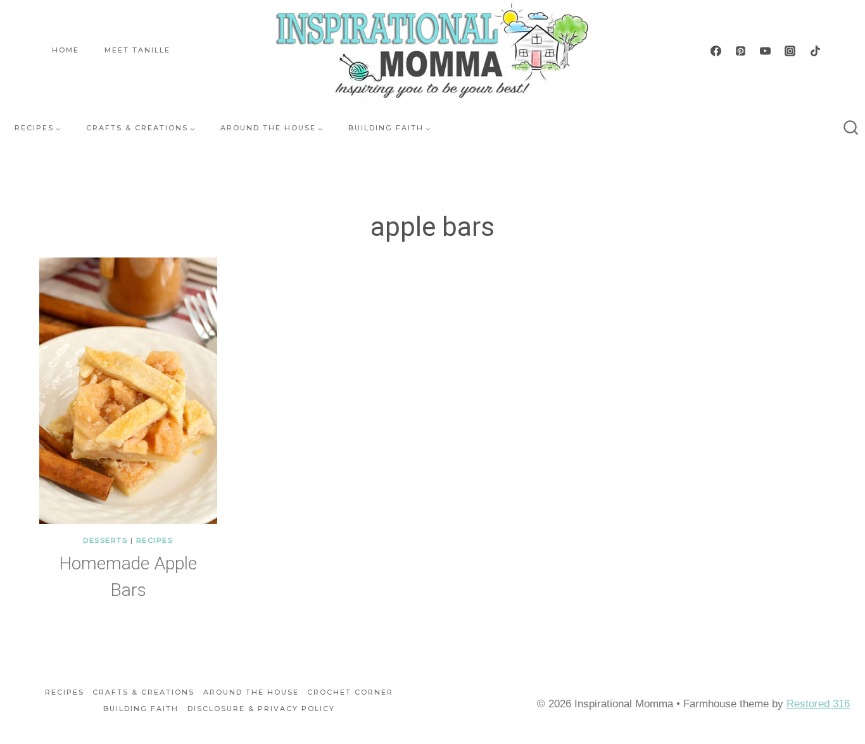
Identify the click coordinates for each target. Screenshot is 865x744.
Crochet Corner (350, 692)
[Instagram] (790, 50)
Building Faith (141, 708)
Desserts (105, 540)
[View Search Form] (851, 128)
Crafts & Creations (143, 692)
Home (65, 50)
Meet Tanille (137, 50)
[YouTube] (765, 50)
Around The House (251, 692)
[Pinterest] (741, 50)
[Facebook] (716, 50)
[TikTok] (815, 50)
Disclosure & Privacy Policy (261, 708)
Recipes (155, 540)
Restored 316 (818, 704)
